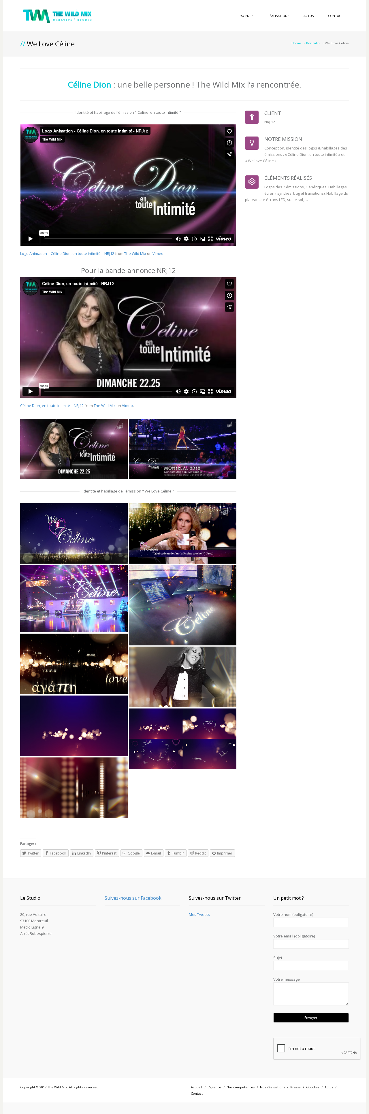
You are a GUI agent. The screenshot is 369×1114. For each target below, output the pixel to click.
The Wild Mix (135, 253)
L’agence (245, 16)
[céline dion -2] (74, 449)
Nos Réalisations (272, 1087)
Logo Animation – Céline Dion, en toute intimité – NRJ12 (67, 253)
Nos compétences (241, 1087)
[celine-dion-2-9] (74, 664)
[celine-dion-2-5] (74, 787)
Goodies (312, 1087)
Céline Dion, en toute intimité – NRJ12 (52, 405)
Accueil (196, 1087)
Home (296, 43)
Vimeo (158, 253)
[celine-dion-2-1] (74, 533)
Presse (295, 1087)
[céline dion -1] (182, 449)
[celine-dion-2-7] (182, 738)
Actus (309, 16)
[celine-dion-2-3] (182, 605)
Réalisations (278, 16)
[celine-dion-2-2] (74, 598)
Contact (335, 16)
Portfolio (313, 43)
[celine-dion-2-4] (182, 533)
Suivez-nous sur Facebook (133, 898)
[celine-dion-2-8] (182, 677)
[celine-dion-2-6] (74, 726)
